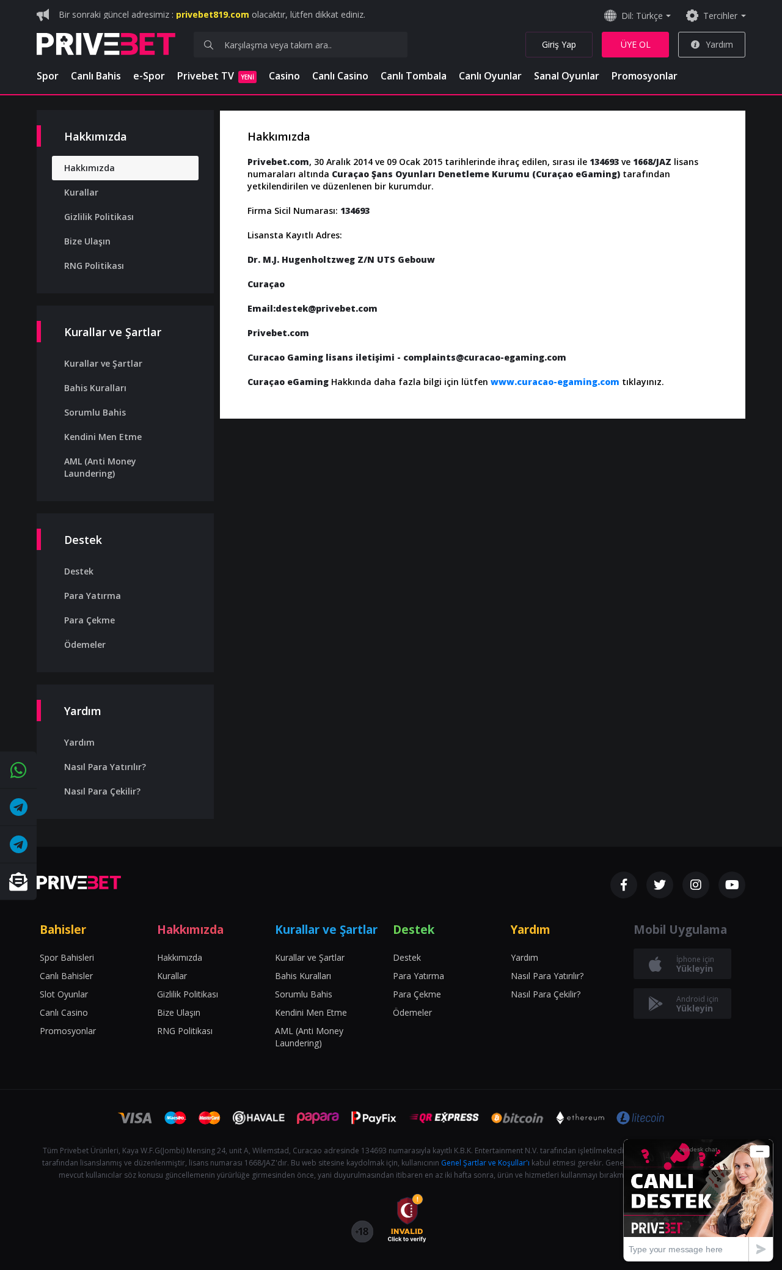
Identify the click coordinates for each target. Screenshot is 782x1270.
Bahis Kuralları (95, 388)
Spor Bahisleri (67, 957)
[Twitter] (659, 885)
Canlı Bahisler (66, 976)
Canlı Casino (340, 76)
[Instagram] (695, 885)
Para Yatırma (92, 595)
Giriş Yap (559, 44)
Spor (48, 76)
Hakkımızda (89, 168)
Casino (284, 76)
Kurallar (81, 192)
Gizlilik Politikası (99, 216)
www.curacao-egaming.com (555, 381)
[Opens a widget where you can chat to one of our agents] (698, 1200)
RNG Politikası (94, 265)
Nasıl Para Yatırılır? (105, 767)
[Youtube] (731, 885)
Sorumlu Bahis (95, 412)
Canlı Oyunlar (490, 76)
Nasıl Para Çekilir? (102, 791)
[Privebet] (79, 883)
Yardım (719, 44)
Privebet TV (215, 76)
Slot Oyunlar (64, 994)
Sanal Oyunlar (566, 76)
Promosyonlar (645, 76)
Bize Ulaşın (87, 241)
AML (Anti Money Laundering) (100, 467)
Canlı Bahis (96, 76)
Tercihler (720, 15)
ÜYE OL (636, 44)
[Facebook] (623, 885)
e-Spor (149, 76)
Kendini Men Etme (103, 436)
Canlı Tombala (414, 76)
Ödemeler (85, 644)
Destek (78, 571)
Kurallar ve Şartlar (103, 363)
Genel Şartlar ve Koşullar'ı (485, 1163)
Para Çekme (89, 620)
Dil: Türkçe (642, 15)
